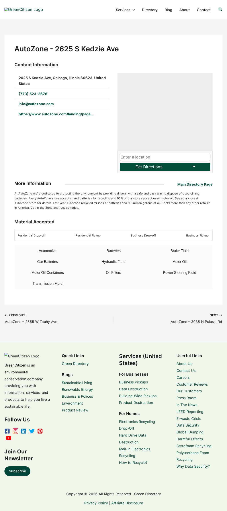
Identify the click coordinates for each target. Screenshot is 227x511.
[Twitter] (32, 431)
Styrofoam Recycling (193, 446)
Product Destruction (136, 402)
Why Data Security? (193, 466)
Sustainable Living (77, 383)
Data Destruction (133, 389)
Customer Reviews (192, 384)
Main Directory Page (195, 184)
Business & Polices (77, 396)
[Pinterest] (40, 431)
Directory (150, 10)
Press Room (186, 398)
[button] (132, 10)
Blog (168, 10)
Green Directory (75, 363)
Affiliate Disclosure (127, 503)
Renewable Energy (77, 389)
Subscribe (17, 471)
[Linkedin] (23, 431)
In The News (186, 405)
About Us (184, 363)
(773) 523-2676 (33, 94)
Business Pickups (133, 382)
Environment (72, 403)
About (184, 10)
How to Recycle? (133, 462)
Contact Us (186, 370)
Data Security (187, 425)
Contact (204, 10)
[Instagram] (15, 431)
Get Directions (148, 166)
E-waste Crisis (188, 418)
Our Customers (189, 391)
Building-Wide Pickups (138, 396)
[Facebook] (7, 431)
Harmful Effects (189, 439)
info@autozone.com (36, 104)
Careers (183, 377)
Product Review (75, 410)
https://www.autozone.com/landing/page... (56, 114)
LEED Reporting (189, 411)
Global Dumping (190, 432)
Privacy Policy (96, 503)
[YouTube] (8, 438)
